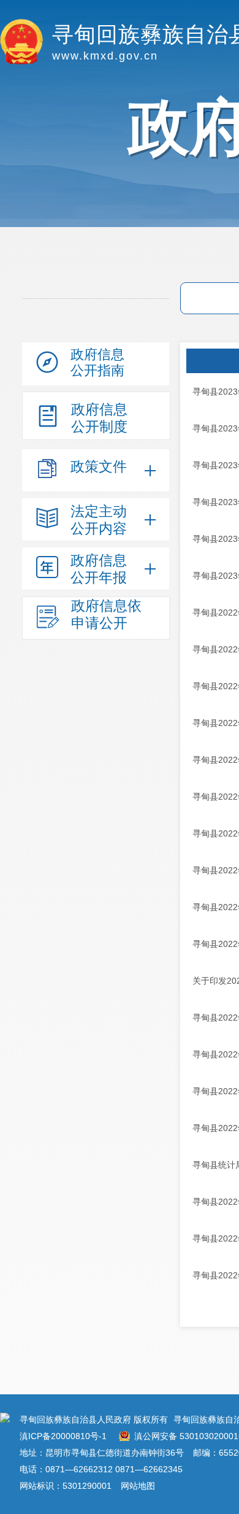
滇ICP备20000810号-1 (63, 1436)
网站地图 (138, 1486)
